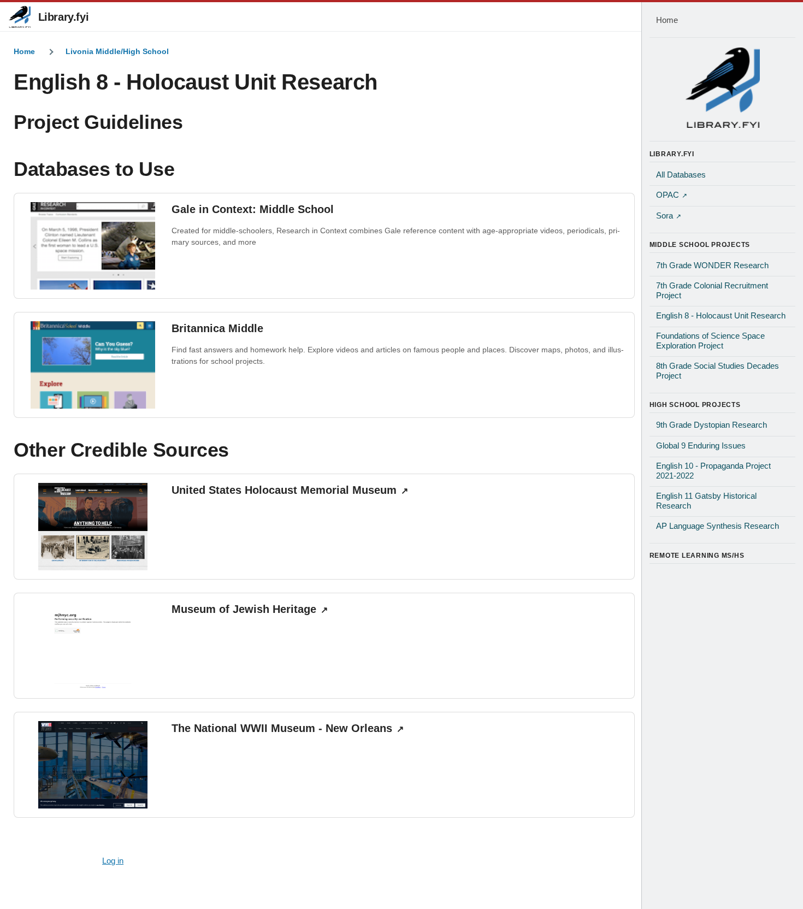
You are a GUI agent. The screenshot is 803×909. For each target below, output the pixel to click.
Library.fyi (63, 16)
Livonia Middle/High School (117, 51)
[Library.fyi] (20, 17)
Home (24, 51)
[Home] (723, 87)
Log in (112, 861)
